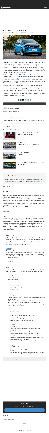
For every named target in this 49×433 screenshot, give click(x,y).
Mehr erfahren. (37, 181)
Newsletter (25, 104)
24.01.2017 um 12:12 (10, 250)
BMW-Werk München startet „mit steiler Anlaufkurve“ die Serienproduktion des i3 (28, 143)
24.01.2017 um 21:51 (14, 311)
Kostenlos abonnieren (24, 410)
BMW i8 (11, 108)
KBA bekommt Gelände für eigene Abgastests (14, 118)
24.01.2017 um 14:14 (12, 277)
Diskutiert (17, 130)
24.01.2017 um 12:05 (10, 235)
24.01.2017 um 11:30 (7, 212)
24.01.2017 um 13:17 (10, 267)
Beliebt (12, 130)
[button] (19, 100)
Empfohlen (6, 130)
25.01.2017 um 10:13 (14, 346)
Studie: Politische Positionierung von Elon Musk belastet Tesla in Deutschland (30, 133)
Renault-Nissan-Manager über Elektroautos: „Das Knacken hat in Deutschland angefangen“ (24, 120)
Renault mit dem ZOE (21, 72)
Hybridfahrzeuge (15, 111)
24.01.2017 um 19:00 (12, 295)
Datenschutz (27, 429)
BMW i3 (7, 108)
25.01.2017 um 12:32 (7, 191)
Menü (46, 7)
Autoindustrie (12, 32)
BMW (11, 110)
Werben (45, 429)
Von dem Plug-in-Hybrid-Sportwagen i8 (22, 79)
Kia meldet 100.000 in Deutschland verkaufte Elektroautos (30, 153)
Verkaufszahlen (16, 108)
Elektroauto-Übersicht (7, 429)
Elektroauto (9, 111)
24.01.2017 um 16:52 (14, 285)
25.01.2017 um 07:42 (14, 326)
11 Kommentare (31, 32)
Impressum (21, 429)
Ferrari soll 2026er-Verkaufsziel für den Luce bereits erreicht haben (31, 163)
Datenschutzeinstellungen (36, 429)
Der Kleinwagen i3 (41, 67)
